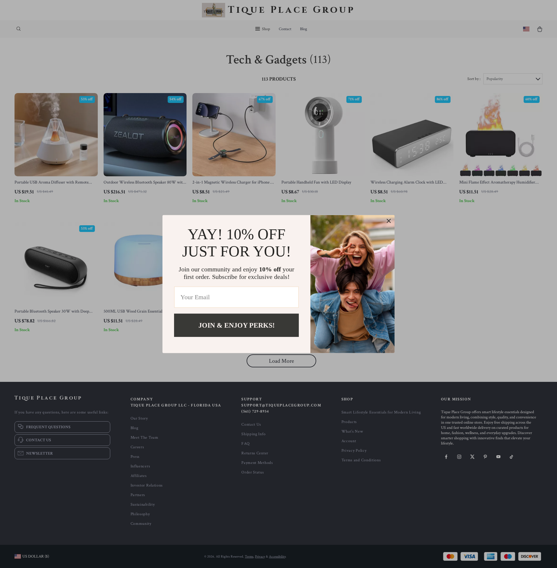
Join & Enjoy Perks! (236, 325)
